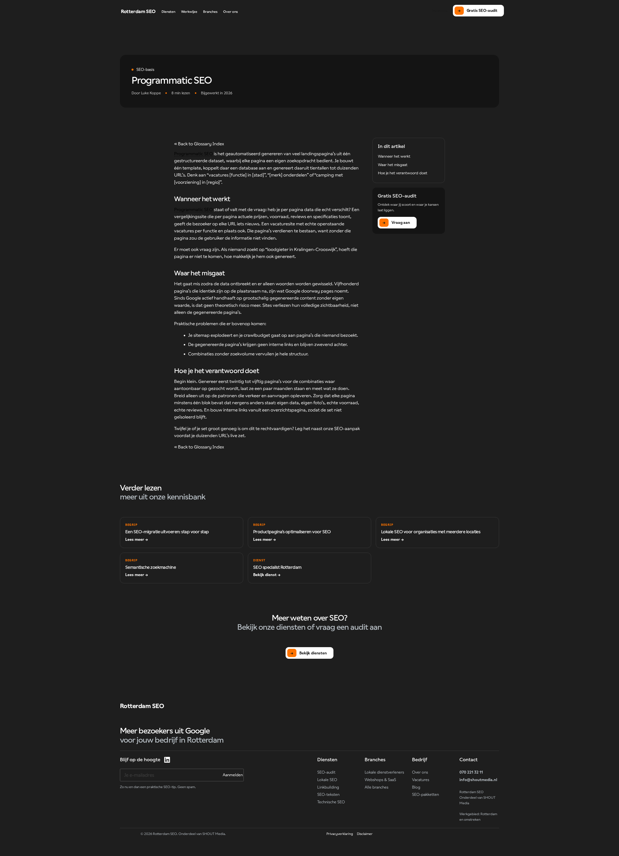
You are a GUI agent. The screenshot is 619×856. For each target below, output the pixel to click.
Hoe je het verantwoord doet (402, 173)
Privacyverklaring (339, 834)
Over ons (420, 772)
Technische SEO (331, 802)
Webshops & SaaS (380, 779)
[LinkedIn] (167, 760)
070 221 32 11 (471, 772)
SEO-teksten (328, 794)
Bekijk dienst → (266, 574)
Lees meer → (136, 539)
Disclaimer (365, 834)
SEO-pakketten (425, 794)
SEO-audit (326, 772)
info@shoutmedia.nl (478, 779)
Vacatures (420, 779)
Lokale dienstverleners (384, 772)
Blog (416, 787)
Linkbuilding (328, 787)
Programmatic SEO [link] (193, 153)
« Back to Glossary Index (199, 143)
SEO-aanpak (347, 428)
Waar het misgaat (392, 165)
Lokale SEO (327, 779)
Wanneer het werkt (394, 156)
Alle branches (376, 787)
